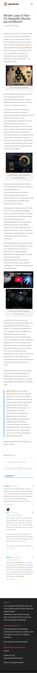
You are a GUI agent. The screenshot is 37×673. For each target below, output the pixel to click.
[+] (30, 468)
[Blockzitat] (20, 468)
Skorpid (18, 515)
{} (28, 468)
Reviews (15, 26)
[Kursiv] (8, 468)
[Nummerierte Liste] (15, 468)
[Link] (25, 468)
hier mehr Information (19, 642)
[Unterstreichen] (10, 468)
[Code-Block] (23, 468)
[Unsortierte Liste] (18, 468)
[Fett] (5, 468)
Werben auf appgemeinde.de (14, 662)
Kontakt (6, 651)
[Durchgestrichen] (13, 468)
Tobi (17, 560)
